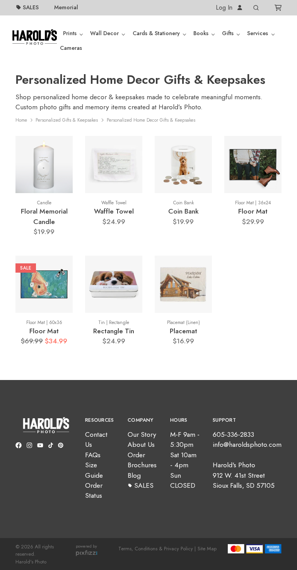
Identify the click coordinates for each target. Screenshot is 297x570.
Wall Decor (104, 33)
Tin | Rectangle (113, 322)
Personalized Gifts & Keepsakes (67, 120)
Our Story (142, 434)
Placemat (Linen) (183, 322)
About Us (141, 444)
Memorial (66, 7)
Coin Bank (183, 202)
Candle (44, 202)
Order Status (93, 490)
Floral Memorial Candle (44, 216)
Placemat (183, 331)
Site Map (207, 548)
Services (257, 33)
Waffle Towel (113, 202)
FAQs (93, 455)
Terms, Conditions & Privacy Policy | (157, 548)
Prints (70, 33)
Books (200, 33)
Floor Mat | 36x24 (253, 202)
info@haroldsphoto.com (247, 444)
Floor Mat (253, 211)
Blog (134, 475)
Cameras (71, 48)
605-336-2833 (233, 434)
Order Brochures (142, 460)
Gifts (228, 33)
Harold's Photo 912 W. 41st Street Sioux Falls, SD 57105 (244, 475)
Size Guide (94, 470)
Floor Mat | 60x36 (44, 322)
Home (21, 120)
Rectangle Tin (113, 331)
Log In (225, 7)
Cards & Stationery (156, 33)
